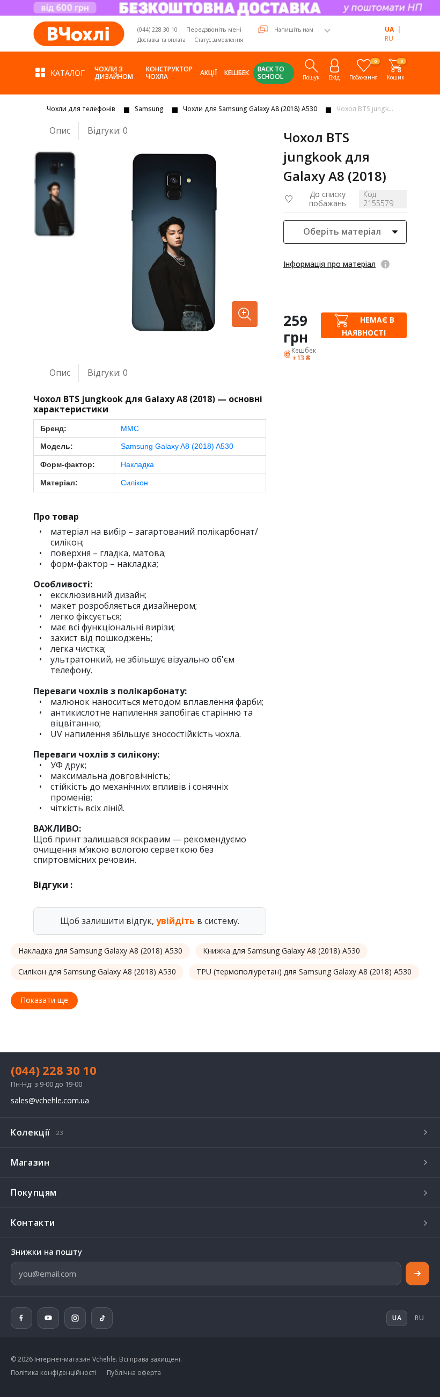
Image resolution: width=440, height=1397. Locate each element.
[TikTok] (102, 1318)
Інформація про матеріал (329, 264)
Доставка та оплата (161, 39)
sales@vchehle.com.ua (50, 1100)
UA (389, 29)
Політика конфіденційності (53, 1373)
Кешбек (236, 72)
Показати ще (44, 1000)
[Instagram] (75, 1318)
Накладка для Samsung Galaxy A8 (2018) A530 (100, 950)
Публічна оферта (134, 1373)
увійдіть (175, 921)
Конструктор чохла (169, 72)
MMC (130, 428)
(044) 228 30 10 (157, 29)
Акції (208, 72)
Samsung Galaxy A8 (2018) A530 (177, 446)
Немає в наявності (368, 326)
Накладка (137, 464)
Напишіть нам (293, 29)
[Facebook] (21, 1318)
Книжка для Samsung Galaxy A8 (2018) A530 (281, 950)
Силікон (134, 482)
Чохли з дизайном (113, 72)
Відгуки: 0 (107, 131)
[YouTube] (48, 1318)
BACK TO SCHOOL (271, 72)
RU (389, 38)
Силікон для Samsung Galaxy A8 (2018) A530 (97, 971)
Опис (59, 130)
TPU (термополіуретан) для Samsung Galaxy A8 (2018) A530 (304, 971)
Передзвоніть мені (213, 29)
